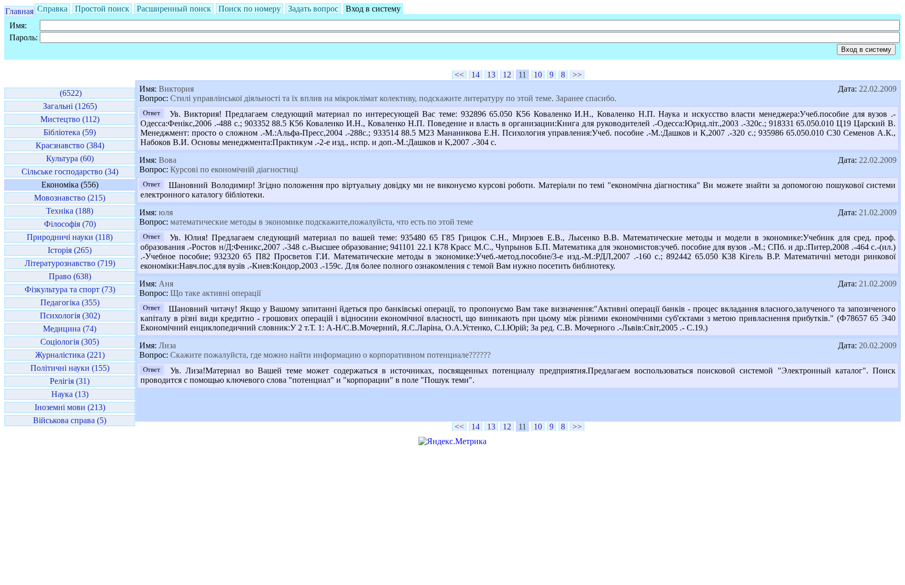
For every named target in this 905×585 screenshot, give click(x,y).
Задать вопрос (313, 8)
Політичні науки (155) (69, 367)
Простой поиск (102, 8)
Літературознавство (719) (70, 263)
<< (459, 74)
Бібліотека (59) (69, 132)
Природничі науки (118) (70, 237)
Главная (19, 11)
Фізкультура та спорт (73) (70, 289)
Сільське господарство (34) (69, 171)
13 (491, 74)
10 (538, 74)
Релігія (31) (70, 381)
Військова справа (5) (69, 420)
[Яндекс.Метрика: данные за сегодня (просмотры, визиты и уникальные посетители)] (452, 441)
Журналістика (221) (70, 354)
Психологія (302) (70, 315)
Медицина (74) (69, 328)
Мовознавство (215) (69, 197)
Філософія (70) (70, 223)
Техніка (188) (69, 210)
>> (577, 74)
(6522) (70, 93)
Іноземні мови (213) (70, 407)
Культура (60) (70, 158)
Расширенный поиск (174, 8)
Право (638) (70, 276)
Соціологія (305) (69, 341)
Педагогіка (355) (70, 302)
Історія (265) (70, 250)
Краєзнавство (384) (70, 145)
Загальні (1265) (70, 106)
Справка (52, 8)
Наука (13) (70, 394)
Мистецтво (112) (70, 119)
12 (507, 74)
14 (475, 74)
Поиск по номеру (249, 8)
